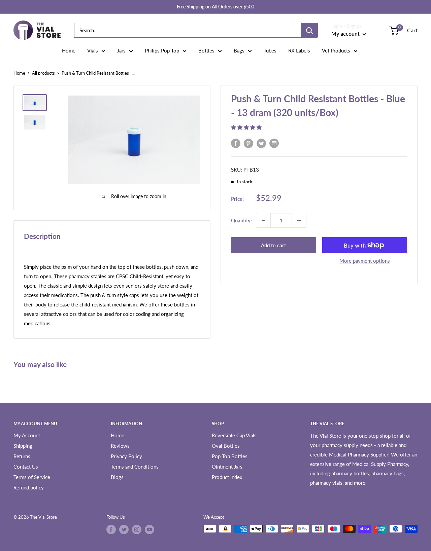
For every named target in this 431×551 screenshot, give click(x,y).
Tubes (270, 50)
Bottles (206, 50)
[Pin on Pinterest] (248, 143)
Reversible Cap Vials (234, 435)
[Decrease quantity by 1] (263, 220)
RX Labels (299, 50)
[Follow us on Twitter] (124, 529)
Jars (121, 50)
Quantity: (241, 220)
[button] (247, 127)
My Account (26, 435)
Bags (239, 50)
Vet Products (336, 50)
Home (68, 50)
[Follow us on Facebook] (111, 529)
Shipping (22, 446)
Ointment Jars (227, 467)
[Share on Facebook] (235, 143)
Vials (92, 50)
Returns (21, 456)
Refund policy (28, 487)
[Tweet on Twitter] (261, 143)
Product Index (227, 477)
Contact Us (25, 467)
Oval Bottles (226, 446)
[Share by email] (274, 143)
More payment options (364, 261)
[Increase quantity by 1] (299, 220)
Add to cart (273, 245)
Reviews (120, 446)
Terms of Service (31, 477)
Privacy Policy (126, 456)
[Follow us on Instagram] (136, 529)
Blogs (117, 477)
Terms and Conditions (135, 467)
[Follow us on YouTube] (149, 529)
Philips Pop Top (162, 50)
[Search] (309, 30)
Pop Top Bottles (229, 456)
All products (43, 73)
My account (346, 33)
